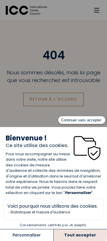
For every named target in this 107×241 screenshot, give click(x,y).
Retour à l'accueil (53, 99)
